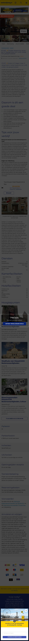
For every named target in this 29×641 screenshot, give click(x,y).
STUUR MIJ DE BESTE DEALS (14, 637)
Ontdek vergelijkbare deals (14, 323)
